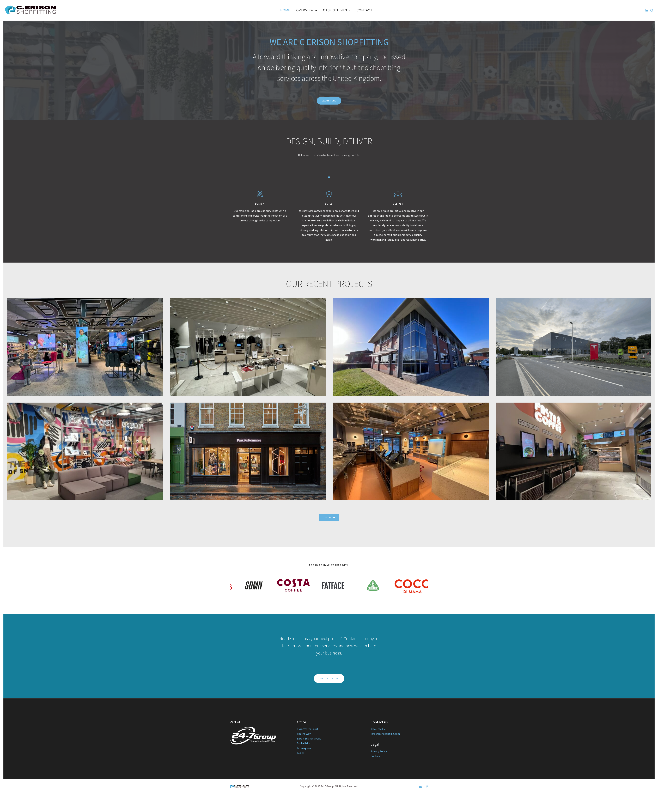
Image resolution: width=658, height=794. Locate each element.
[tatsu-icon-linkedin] (646, 10)
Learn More (329, 100)
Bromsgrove (304, 748)
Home (285, 10)
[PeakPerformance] (248, 451)
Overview (305, 10)
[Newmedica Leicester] (411, 347)
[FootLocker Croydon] (85, 451)
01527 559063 (378, 729)
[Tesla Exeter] (574, 347)
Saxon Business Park (309, 738)
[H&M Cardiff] (248, 347)
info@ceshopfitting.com (385, 733)
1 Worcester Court (307, 729)
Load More (329, 517)
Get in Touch (329, 678)
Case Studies (335, 10)
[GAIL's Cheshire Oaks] (411, 451)
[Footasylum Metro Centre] (85, 347)
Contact (364, 10)
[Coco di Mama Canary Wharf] (574, 451)
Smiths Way (304, 733)
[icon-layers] (329, 194)
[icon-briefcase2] (398, 194)
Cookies (375, 756)
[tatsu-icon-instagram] (651, 10)
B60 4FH (302, 753)
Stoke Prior (303, 743)
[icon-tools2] (260, 194)
